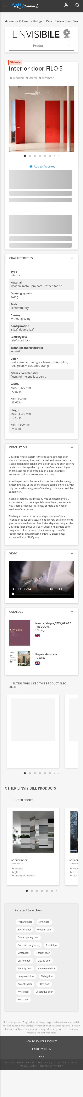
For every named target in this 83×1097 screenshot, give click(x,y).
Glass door (44, 984)
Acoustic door (25, 984)
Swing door (44, 921)
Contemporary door (28, 937)
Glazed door (44, 960)
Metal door (23, 953)
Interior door (24, 929)
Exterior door (43, 953)
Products (39, 46)
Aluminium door (46, 968)
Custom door (24, 960)
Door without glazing (29, 945)
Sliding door (47, 976)
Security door (25, 968)
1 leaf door (52, 945)
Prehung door (25, 921)
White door (23, 991)
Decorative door (44, 991)
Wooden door (44, 929)
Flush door (23, 999)
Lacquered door (26, 976)
